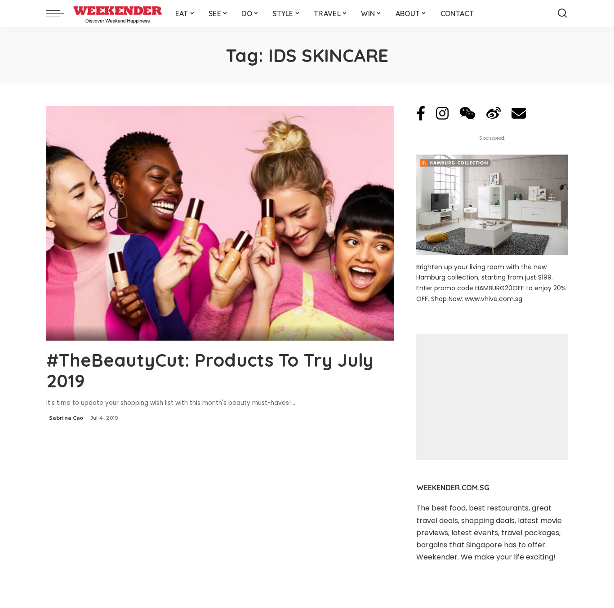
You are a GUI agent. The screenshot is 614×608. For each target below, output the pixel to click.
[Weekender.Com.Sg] (117, 13)
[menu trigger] (59, 13)
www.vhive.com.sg (493, 298)
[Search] (562, 13)
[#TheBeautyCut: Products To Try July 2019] (220, 223)
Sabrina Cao (66, 418)
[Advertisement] (492, 397)
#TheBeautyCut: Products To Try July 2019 (210, 370)
